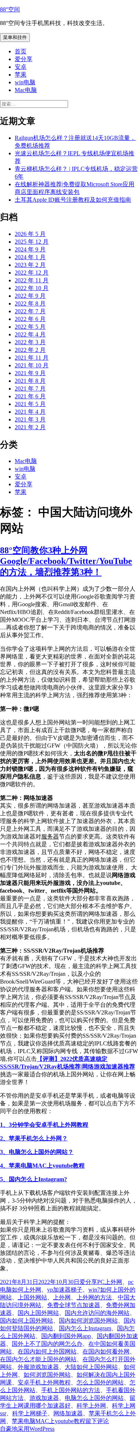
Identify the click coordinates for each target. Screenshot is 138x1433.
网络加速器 (68, 1413)
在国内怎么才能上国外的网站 (38, 1359)
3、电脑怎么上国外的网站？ (37, 1152)
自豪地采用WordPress (27, 1429)
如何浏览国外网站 (47, 1375)
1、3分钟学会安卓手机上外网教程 (44, 1125)
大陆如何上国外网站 (91, 1367)
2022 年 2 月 (30, 350)
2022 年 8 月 (30, 303)
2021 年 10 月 (32, 365)
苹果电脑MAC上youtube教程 (48, 1421)
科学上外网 (91, 1405)
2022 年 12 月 (32, 272)
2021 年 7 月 (30, 388)
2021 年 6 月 (30, 396)
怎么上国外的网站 (100, 1382)
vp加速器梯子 (64, 1289)
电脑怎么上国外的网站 (94, 1398)
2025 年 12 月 (32, 242)
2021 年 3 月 (30, 419)
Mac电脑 (26, 90)
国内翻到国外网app (66, 1336)
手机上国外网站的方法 (70, 1390)
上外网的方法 (94, 1297)
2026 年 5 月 (30, 234)
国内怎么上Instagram (85, 1328)
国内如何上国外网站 (26, 1320)
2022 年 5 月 (30, 327)
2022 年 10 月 (32, 288)
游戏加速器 (44, 1398)
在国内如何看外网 (106, 1351)
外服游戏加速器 (38, 1367)
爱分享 (23, 59)
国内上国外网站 (38, 1313)
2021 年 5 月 (30, 404)
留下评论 (97, 1421)
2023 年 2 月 (30, 265)
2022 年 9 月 (30, 296)
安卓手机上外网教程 (44, 1382)
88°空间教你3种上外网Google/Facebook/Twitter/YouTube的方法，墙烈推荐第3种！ (66, 561)
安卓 (20, 67)
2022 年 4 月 (30, 334)
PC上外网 (109, 1282)
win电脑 (25, 82)
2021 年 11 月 (32, 357)
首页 (20, 51)
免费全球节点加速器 (73, 1305)
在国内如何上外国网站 (47, 1351)
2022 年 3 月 (30, 342)
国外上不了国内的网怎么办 (47, 1344)
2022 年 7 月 (30, 311)
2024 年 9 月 (30, 249)
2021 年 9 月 (30, 373)
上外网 (62, 1297)
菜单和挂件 (15, 37)
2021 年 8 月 (30, 381)
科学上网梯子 (29, 1413)
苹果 (20, 74)
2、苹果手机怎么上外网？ (34, 1138)
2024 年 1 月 (30, 257)
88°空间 (10, 9)
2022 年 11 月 (32, 280)
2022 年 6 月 (30, 319)
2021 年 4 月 (30, 412)
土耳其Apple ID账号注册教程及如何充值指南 (73, 200)
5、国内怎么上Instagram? (33, 1179)
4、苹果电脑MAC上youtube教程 (42, 1165)
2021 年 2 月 (30, 427)
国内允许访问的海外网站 (97, 1313)
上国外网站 (32, 1297)
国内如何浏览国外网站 (88, 1320)
